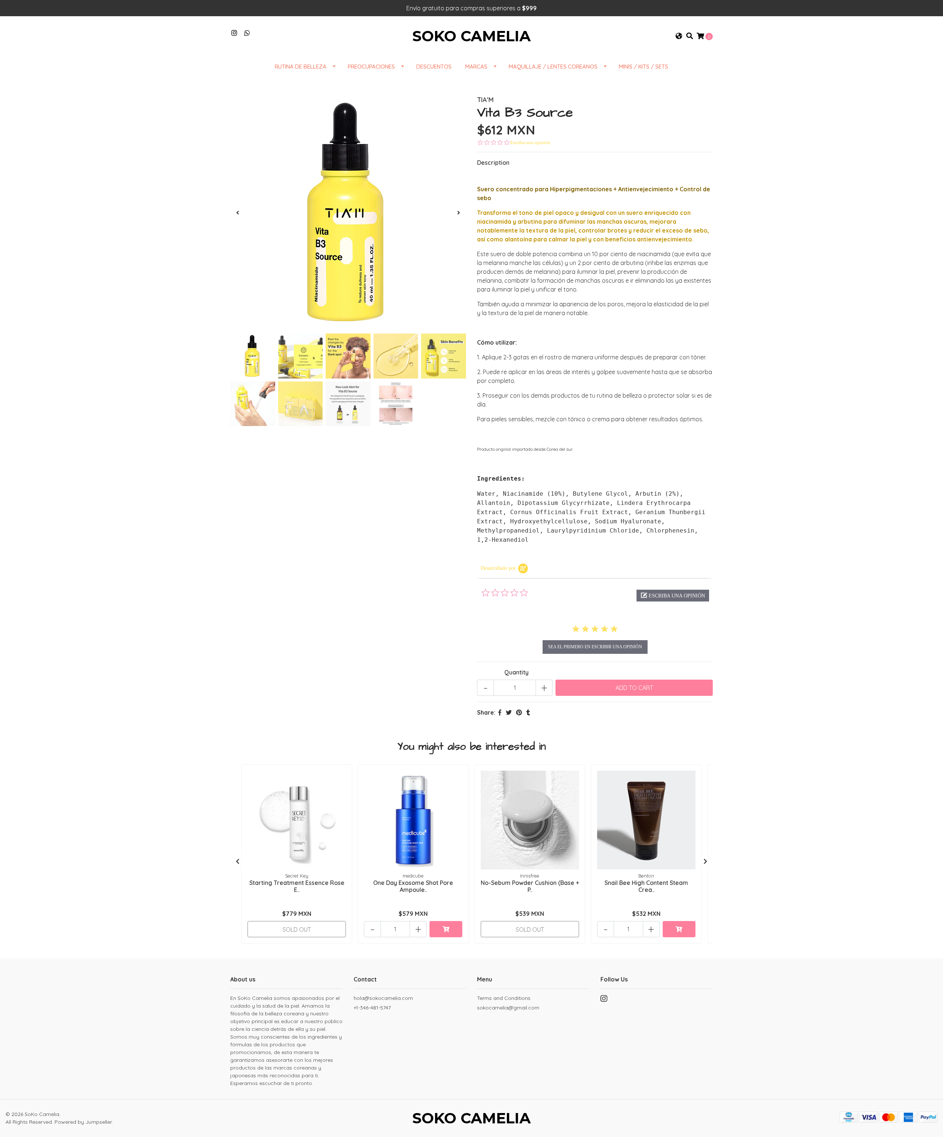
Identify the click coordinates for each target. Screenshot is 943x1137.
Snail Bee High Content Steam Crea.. (646, 886)
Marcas (476, 66)
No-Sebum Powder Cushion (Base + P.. (530, 886)
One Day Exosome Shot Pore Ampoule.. (413, 886)
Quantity (516, 672)
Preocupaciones (371, 66)
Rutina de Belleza (300, 66)
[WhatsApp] (247, 33)
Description (493, 162)
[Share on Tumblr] (528, 712)
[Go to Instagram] (234, 33)
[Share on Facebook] (499, 712)
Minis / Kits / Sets (643, 66)
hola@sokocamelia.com (383, 998)
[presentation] (237, 212)
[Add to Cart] (446, 929)
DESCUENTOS (434, 66)
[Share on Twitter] (509, 712)
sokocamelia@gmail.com (508, 1007)
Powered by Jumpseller (83, 1122)
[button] (679, 36)
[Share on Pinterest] (519, 712)
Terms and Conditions (503, 998)
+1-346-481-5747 (372, 1007)
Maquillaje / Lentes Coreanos (553, 66)
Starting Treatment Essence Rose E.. (296, 886)
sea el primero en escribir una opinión (595, 646)
